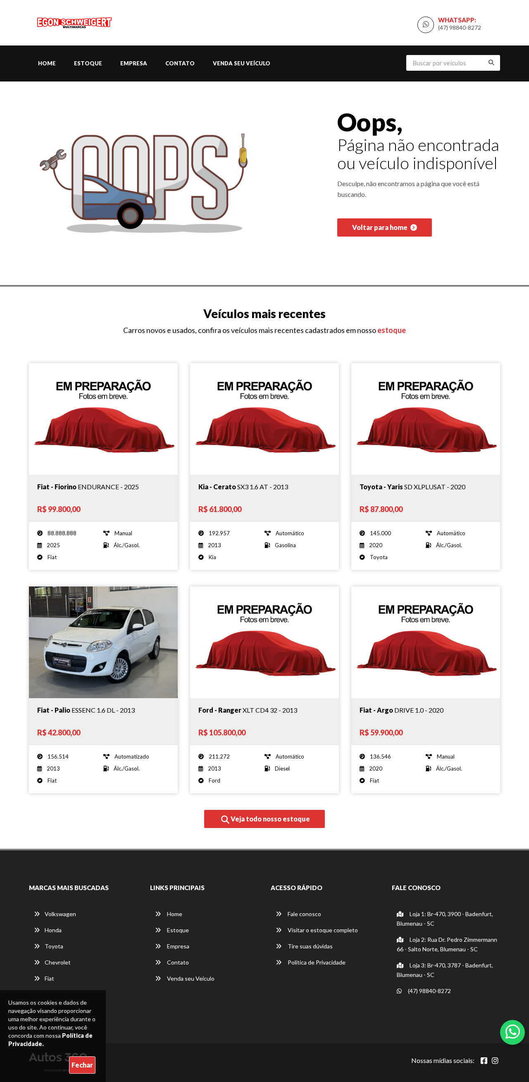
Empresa (133, 63)
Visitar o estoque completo (322, 930)
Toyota (54, 946)
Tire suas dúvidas (309, 946)
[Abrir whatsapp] (512, 1031)
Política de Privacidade (316, 962)
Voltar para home (380, 227)
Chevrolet (58, 962)
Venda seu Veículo (241, 63)
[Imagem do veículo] (103, 419)
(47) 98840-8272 (459, 27)
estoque (391, 330)
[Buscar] (491, 62)
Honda (53, 930)
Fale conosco (303, 913)
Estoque (88, 63)
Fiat (49, 978)
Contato (180, 63)
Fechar (82, 1065)
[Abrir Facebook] (484, 1060)
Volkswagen (60, 913)
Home (47, 63)
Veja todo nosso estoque (269, 819)
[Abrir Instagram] (495, 1060)
